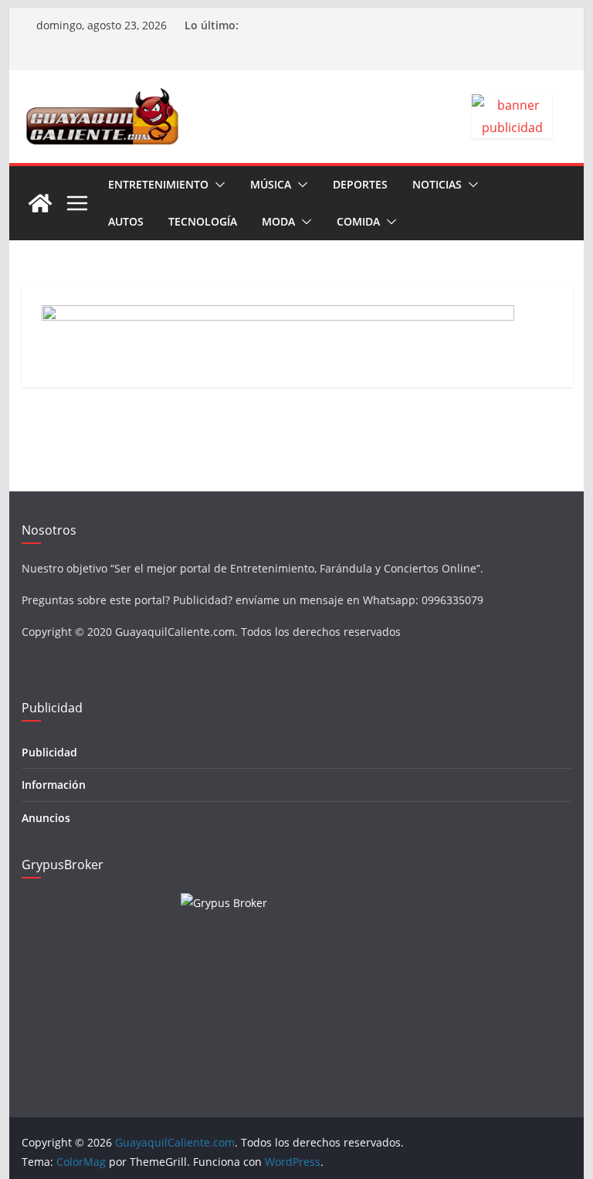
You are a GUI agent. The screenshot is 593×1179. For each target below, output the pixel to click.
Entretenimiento (158, 184)
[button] (216, 184)
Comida (358, 221)
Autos (126, 221)
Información (54, 784)
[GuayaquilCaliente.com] (40, 203)
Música (270, 184)
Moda (278, 221)
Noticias (437, 184)
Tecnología (202, 221)
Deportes (360, 184)
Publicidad (49, 752)
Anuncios (46, 817)
